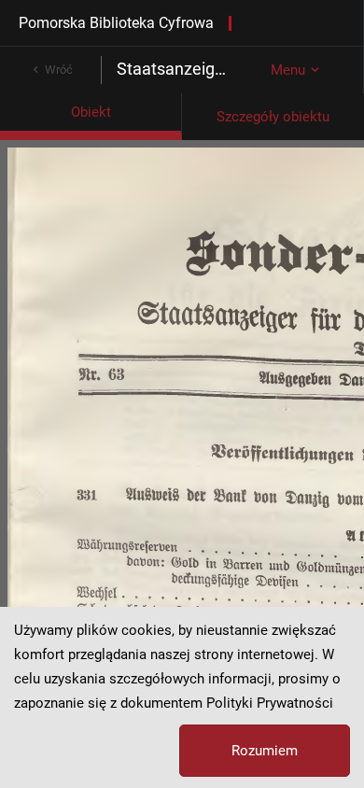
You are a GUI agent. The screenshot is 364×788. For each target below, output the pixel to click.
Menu (288, 70)
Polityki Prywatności (269, 703)
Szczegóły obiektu (273, 116)
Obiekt (91, 112)
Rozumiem (264, 750)
